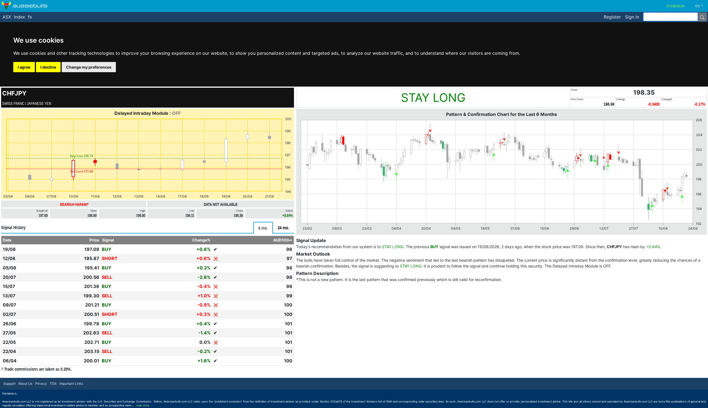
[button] (701, 6)
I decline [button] (48, 67)
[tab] (263, 228)
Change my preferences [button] (88, 67)
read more (142, 405)
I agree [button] (24, 67)
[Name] (702, 16)
